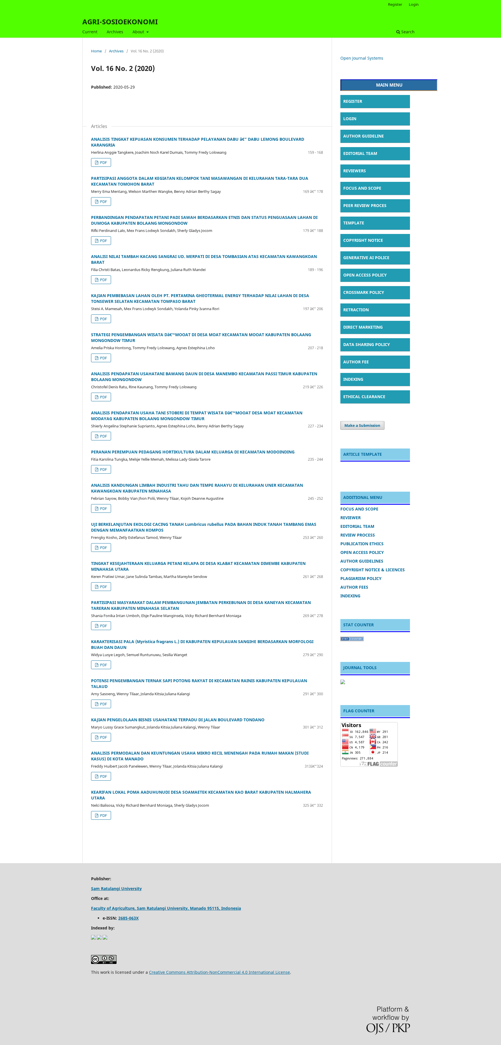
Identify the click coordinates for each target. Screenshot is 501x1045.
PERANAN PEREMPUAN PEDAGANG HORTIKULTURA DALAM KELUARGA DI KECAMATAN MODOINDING (193, 452)
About (138, 31)
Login (414, 4)
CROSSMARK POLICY (363, 292)
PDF (103, 162)
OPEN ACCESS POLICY (365, 275)
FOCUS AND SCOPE (362, 188)
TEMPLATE (353, 223)
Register (395, 4)
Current (89, 31)
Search (407, 31)
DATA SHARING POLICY (366, 344)
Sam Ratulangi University (116, 888)
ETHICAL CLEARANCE (364, 396)
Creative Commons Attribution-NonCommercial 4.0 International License (219, 972)
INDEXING (353, 379)
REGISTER (352, 101)
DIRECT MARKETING (363, 327)
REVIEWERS (354, 170)
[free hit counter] (352, 639)
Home (96, 51)
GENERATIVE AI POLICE (366, 257)
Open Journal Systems (361, 58)
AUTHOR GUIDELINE (363, 136)
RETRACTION (356, 309)
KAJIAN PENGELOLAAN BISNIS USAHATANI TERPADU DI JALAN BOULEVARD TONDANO (177, 719)
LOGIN (349, 118)
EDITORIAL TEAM (360, 153)
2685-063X (128, 918)
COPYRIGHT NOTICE (363, 240)
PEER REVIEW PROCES (364, 205)
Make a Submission (362, 425)
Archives (115, 31)
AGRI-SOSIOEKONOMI (120, 21)
